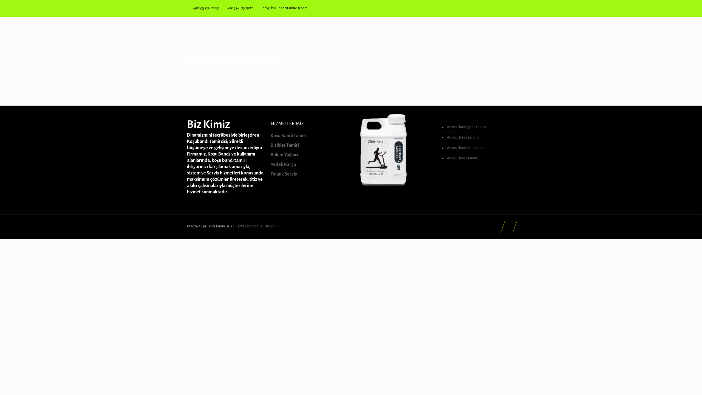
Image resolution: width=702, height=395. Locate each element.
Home (453, 58)
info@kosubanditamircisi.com (284, 8)
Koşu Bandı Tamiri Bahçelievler (492, 58)
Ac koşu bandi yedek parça (466, 127)
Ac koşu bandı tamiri (462, 158)
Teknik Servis (284, 174)
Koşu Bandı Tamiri (288, 135)
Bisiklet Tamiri (285, 145)
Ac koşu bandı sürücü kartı (466, 148)
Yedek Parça (283, 164)
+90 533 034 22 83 (206, 8)
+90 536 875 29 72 (240, 8)
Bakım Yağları (284, 155)
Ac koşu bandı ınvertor (463, 137)
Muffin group (269, 226)
